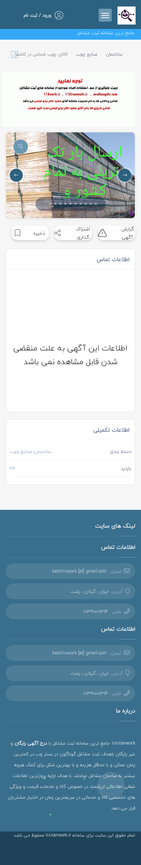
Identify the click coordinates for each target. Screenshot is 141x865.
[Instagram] (127, 852)
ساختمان (114, 54)
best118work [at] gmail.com (79, 571)
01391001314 (96, 611)
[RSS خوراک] (116, 852)
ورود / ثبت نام (37, 15)
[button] (45, 204)
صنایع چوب (86, 54)
